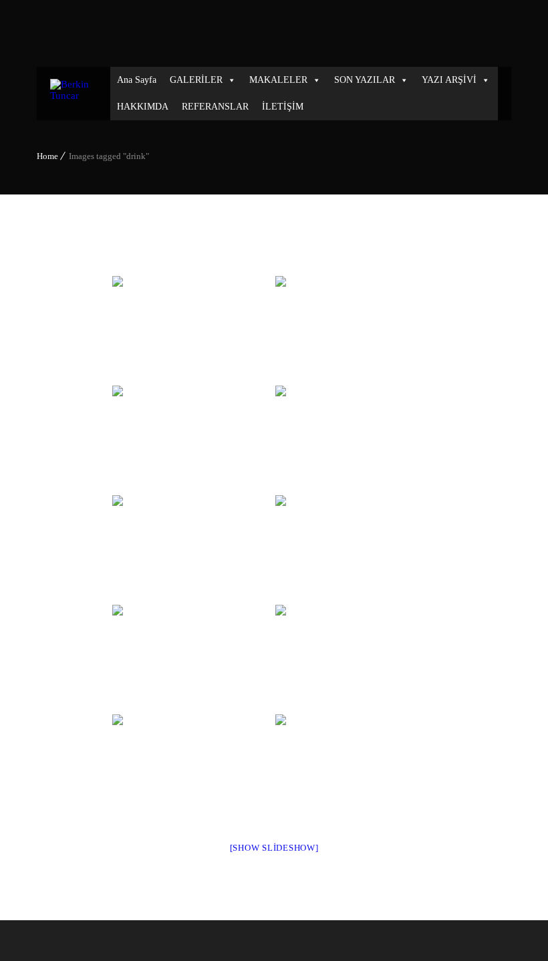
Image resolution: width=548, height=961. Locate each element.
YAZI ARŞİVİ (449, 80)
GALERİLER (196, 80)
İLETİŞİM (282, 107)
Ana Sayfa (136, 80)
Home (47, 156)
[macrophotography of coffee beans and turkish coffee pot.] (355, 658)
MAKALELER (278, 80)
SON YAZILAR (364, 80)
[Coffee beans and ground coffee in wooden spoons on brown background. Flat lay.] (192, 658)
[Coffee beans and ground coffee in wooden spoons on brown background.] (192, 548)
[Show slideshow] (274, 848)
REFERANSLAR (215, 107)
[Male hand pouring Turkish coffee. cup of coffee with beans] (192, 439)
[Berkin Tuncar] (73, 94)
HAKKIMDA (142, 107)
